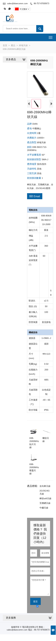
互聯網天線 (45, 503)
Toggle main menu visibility (50, 37)
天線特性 (32, 168)
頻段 (29, 147)
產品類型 (32, 142)
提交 (35, 601)
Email (34, 196)
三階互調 (32, 173)
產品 (13, 45)
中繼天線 (44, 507)
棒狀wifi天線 (45, 498)
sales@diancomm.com (17, 3)
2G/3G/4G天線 (45, 492)
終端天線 (23, 45)
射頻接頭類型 (34, 159)
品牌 (29, 123)
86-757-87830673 (41, 3)
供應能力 (32, 137)
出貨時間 (32, 133)
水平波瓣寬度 (34, 154)
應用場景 (32, 164)
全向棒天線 (45, 486)
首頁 (5, 45)
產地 (29, 128)
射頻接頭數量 (34, 178)
